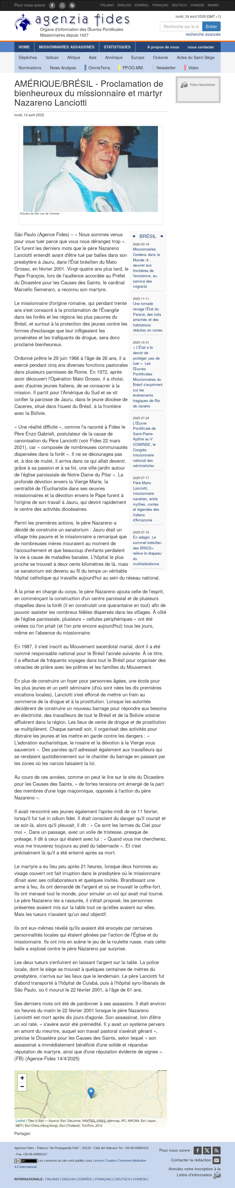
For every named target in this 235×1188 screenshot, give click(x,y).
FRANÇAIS (160, 5)
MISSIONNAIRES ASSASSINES (67, 47)
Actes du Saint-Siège (196, 57)
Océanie (160, 57)
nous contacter (201, 47)
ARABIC (213, 5)
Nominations (30, 67)
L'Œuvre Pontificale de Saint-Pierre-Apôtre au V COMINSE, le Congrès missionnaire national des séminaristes (144, 444)
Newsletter (165, 67)
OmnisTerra (98, 67)
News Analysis (63, 67)
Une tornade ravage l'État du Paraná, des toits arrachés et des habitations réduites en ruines (147, 317)
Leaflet (20, 1120)
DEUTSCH (179, 5)
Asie (93, 57)
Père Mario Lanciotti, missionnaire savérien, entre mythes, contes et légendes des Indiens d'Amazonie (146, 501)
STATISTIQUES (117, 47)
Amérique (114, 57)
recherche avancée (203, 34)
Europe (137, 57)
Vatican (52, 57)
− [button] (22, 1086)
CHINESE (197, 5)
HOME (24, 47)
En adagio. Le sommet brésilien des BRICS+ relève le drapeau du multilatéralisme (147, 550)
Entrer (211, 26)
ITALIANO (107, 5)
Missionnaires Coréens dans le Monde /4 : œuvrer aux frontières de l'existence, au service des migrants (146, 267)
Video (192, 67)
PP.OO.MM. (132, 67)
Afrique (73, 57)
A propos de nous (163, 47)
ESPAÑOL (142, 5)
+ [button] (22, 1077)
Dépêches (28, 57)
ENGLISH (124, 5)
